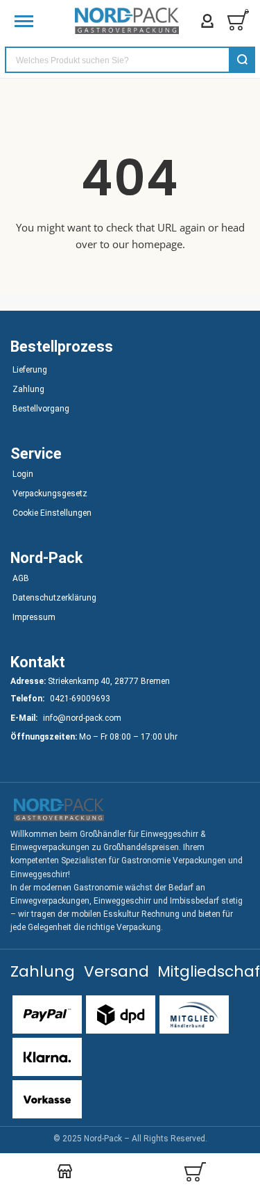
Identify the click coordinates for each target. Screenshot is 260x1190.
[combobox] (130, 60)
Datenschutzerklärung (54, 598)
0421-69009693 (80, 698)
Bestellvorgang (40, 409)
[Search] (242, 60)
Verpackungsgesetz (49, 493)
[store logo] (127, 21)
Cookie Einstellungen (52, 513)
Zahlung (28, 389)
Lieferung (29, 370)
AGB (20, 578)
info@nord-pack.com (82, 718)
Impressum (33, 617)
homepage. (158, 244)
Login (22, 474)
